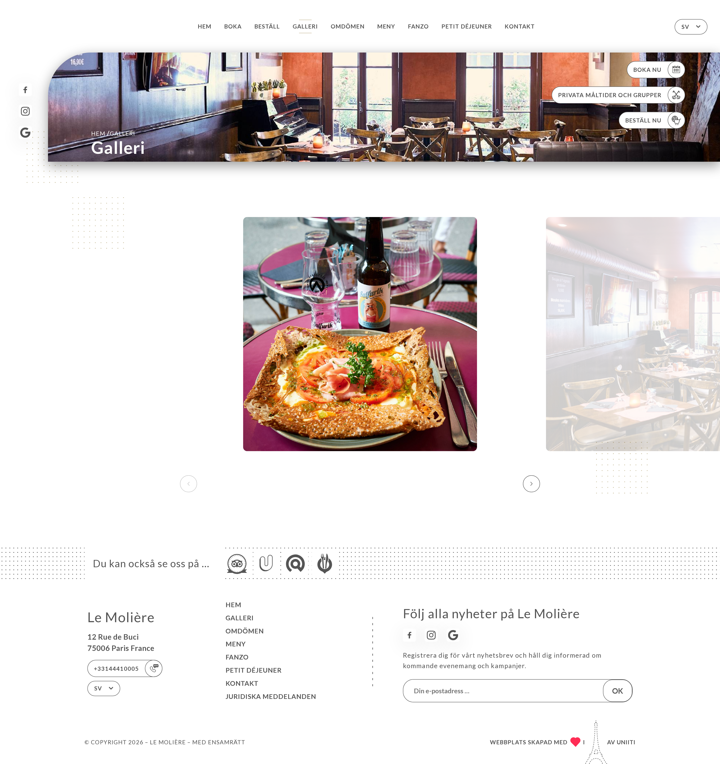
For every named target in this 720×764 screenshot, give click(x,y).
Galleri (305, 26)
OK (617, 690)
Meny (386, 26)
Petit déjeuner (467, 26)
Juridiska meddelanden (271, 696)
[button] (531, 484)
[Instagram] (25, 111)
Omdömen (348, 26)
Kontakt (520, 26)
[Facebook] (25, 89)
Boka (233, 26)
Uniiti (626, 742)
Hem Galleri (113, 133)
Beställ (267, 26)
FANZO (418, 26)
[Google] (25, 132)
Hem (205, 26)
